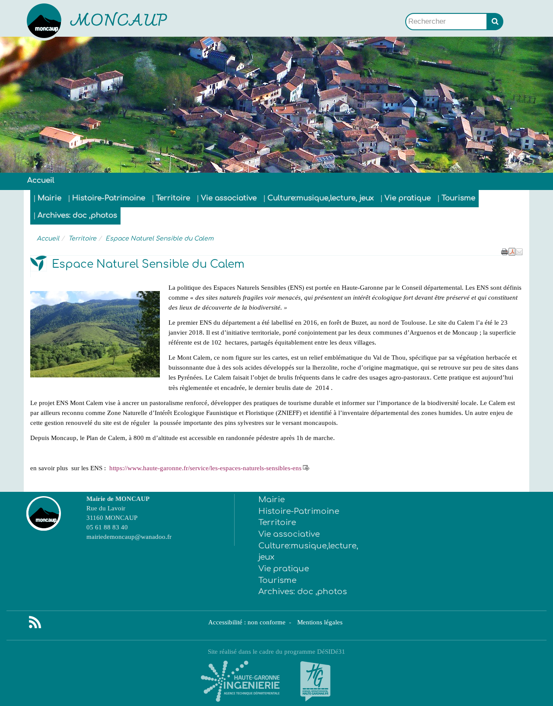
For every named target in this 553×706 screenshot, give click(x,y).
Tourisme (458, 198)
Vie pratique (408, 198)
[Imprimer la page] (504, 251)
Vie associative (229, 198)
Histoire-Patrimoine (108, 198)
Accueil (40, 180)
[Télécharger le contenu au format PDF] (512, 251)
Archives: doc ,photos (77, 215)
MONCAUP (119, 22)
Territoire (173, 198)
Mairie (49, 198)
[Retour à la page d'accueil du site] (66, 21)
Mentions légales (320, 622)
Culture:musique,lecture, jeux (320, 198)
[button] (519, 251)
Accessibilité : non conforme (247, 622)
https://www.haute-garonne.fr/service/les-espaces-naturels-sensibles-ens (205, 468)
